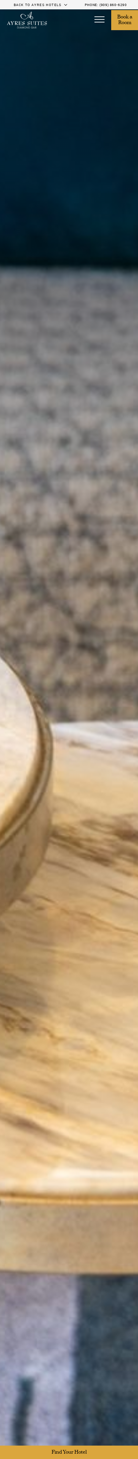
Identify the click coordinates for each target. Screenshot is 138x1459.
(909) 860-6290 (113, 4)
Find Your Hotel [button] (69, 1452)
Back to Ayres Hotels (38, 4)
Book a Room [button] (125, 20)
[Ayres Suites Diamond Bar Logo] (27, 20)
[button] (99, 20)
